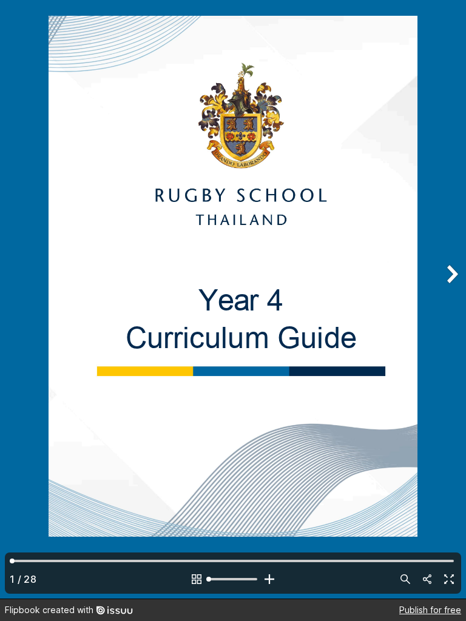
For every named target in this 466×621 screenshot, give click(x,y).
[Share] (427, 579)
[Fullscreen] (449, 579)
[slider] (233, 579)
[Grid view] (196, 579)
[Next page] (451, 299)
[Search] (405, 579)
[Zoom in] (269, 579)
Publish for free (430, 610)
